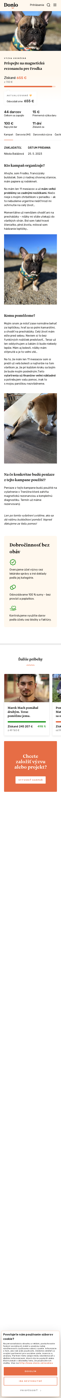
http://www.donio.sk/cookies (36, 1363)
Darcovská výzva (42, 134)
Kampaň (8, 134)
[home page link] (11, 5)
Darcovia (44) (23, 134)
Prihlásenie (37, 5)
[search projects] (48, 5)
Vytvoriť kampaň (30, 780)
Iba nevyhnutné (30, 1381)
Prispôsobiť (29, 1390)
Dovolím (30, 1371)
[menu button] (55, 5)
